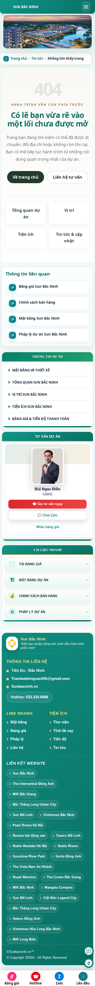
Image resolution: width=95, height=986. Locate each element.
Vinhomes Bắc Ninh (58, 815)
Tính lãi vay (63, 730)
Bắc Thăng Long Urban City (34, 804)
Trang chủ (18, 58)
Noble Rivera (68, 846)
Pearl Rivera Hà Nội (28, 825)
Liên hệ (16, 747)
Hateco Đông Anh (26, 918)
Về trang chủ (26, 177)
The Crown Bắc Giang (64, 877)
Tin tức (37, 58)
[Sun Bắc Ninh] (47, 31)
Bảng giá (18, 730)
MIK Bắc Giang (24, 794)
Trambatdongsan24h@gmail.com (40, 678)
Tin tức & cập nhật (69, 238)
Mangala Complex (59, 887)
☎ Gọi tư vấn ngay (47, 504)
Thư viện (61, 722)
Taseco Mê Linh (68, 835)
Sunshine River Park (29, 856)
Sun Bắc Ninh (25, 7)
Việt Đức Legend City (60, 898)
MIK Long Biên (24, 939)
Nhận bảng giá (47, 527)
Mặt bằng (18, 722)
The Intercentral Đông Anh (33, 784)
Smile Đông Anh (68, 856)
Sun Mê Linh (23, 815)
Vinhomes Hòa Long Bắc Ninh (36, 929)
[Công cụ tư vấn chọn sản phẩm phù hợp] (89, 951)
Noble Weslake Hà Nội (30, 846)
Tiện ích (26, 234)
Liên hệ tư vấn (67, 177)
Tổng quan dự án (26, 213)
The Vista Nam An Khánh (32, 867)
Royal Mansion (24, 877)
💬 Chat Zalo (47, 515)
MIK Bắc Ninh (23, 887)
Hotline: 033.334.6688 (29, 697)
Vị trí (69, 210)
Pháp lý (17, 739)
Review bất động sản (29, 835)
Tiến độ (59, 739)
